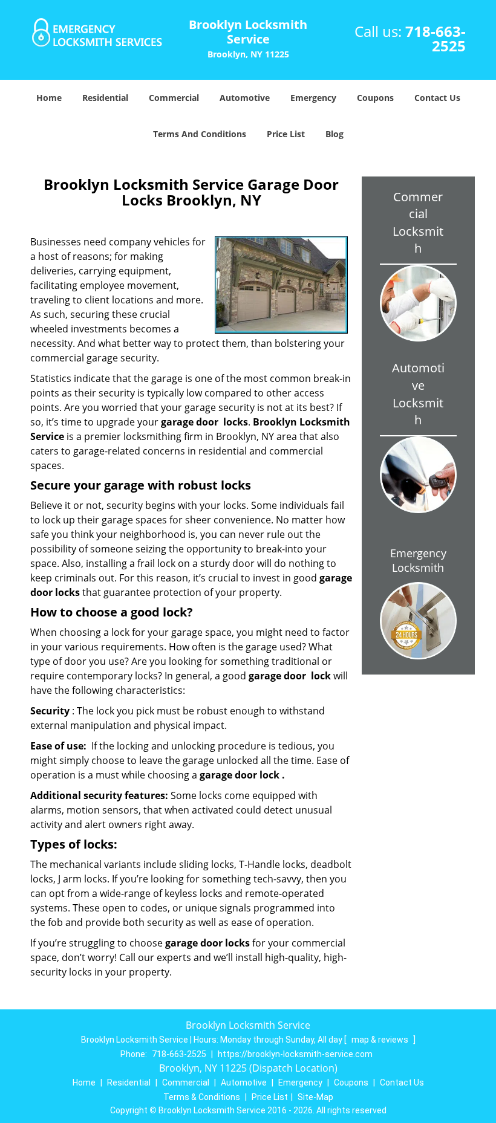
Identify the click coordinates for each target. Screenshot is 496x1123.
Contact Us (437, 97)
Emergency (313, 97)
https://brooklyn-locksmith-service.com (295, 1054)
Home (49, 97)
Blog (334, 134)
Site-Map (315, 1097)
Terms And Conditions (199, 134)
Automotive (245, 97)
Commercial (174, 97)
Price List (286, 134)
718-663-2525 (435, 38)
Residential (105, 97)
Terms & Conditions (201, 1097)
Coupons (375, 97)
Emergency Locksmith (418, 560)
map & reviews (380, 1039)
